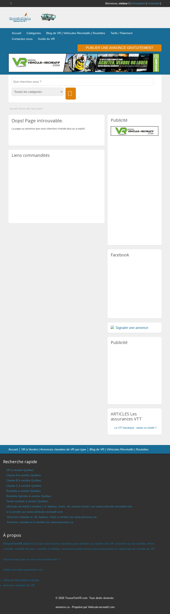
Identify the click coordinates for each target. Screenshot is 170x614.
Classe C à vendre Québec (24, 485)
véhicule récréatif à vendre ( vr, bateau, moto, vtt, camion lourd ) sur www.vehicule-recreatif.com (69, 506)
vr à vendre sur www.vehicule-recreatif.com (34, 511)
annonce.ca (62, 607)
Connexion (153, 3)
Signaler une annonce (132, 328)
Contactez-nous (22, 38)
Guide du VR (46, 38)
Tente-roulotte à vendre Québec (27, 501)
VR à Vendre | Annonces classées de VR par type (53, 449)
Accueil (16, 33)
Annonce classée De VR (19, 585)
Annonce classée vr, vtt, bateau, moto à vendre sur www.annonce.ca (51, 517)
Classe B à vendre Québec (23, 480)
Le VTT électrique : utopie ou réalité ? (135, 427)
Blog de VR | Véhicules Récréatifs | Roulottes (75, 33)
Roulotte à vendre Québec (23, 491)
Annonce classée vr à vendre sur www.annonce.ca (39, 522)
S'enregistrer (138, 3)
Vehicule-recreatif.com (101, 607)
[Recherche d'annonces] (71, 94)
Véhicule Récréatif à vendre (21, 580)
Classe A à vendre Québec (23, 475)
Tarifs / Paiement (121, 33)
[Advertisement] (56, 190)
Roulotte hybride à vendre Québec (28, 496)
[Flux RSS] (11, 3)
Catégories (34, 33)
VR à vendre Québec (20, 470)
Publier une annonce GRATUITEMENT (119, 48)
